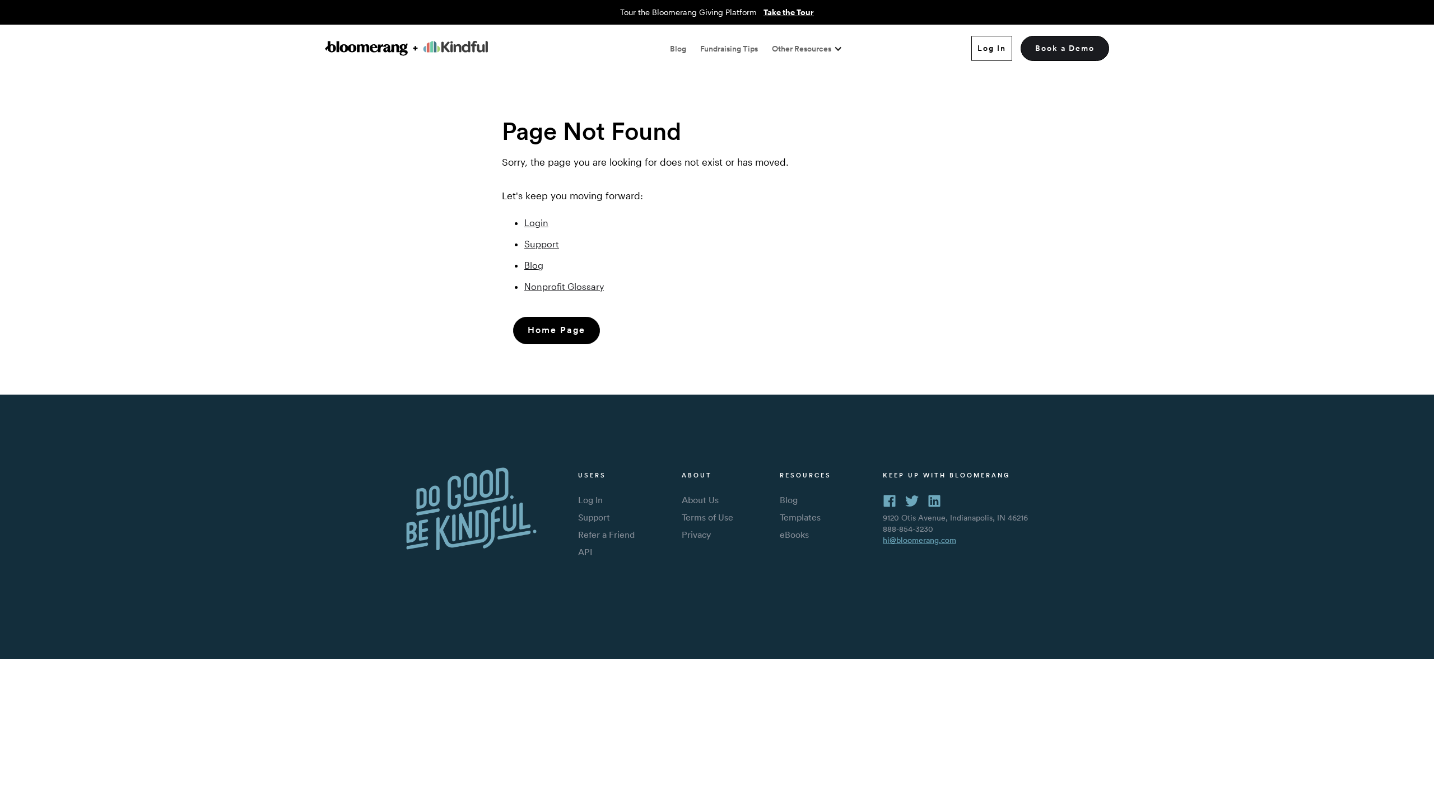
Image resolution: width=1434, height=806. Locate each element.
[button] (807, 49)
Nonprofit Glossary (564, 286)
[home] (406, 48)
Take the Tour (788, 12)
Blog (678, 48)
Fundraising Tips (729, 48)
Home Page (556, 330)
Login (536, 222)
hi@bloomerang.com (919, 540)
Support (541, 243)
